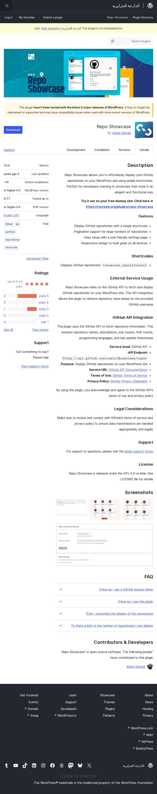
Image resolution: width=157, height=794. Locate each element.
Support (9, 150)
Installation (102, 150)
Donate (31, 709)
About (149, 695)
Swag (32, 715)
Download (13, 129)
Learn (73, 695)
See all (8, 330)
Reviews (125, 150)
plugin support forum (139, 451)
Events (33, 702)
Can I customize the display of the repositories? (119, 613)
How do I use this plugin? (135, 601)
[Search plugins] (112, 41)
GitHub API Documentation (128, 370)
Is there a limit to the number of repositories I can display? (112, 626)
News (149, 702)
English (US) (11, 215)
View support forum (35, 366)
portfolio (10, 231)
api (17, 224)
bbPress (145, 741)
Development (76, 150)
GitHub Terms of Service (130, 375)
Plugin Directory (143, 17)
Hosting (147, 709)
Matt (147, 735)
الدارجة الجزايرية (133, 766)
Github (9, 224)
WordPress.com (140, 728)
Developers (69, 709)
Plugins (110, 709)
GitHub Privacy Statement (128, 381)
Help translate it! (48, 28)
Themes (109, 702)
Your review (40, 330)
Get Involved (29, 695)
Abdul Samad (121, 133)
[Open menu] (6, 5)
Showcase (107, 695)
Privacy (148, 715)
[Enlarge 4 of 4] (148, 528)
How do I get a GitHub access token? (126, 589)
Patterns (109, 715)
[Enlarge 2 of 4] (115, 504)
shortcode (11, 247)
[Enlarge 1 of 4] (148, 504)
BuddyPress (142, 748)
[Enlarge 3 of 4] (81, 504)
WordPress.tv (65, 715)
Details (144, 150)
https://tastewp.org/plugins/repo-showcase (119, 207)
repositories (12, 239)
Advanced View (37, 258)
